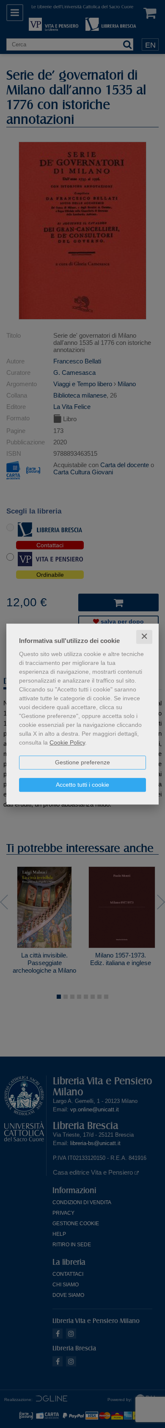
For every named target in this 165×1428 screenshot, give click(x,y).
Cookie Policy (67, 742)
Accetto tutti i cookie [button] (82, 784)
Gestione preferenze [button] (82, 762)
